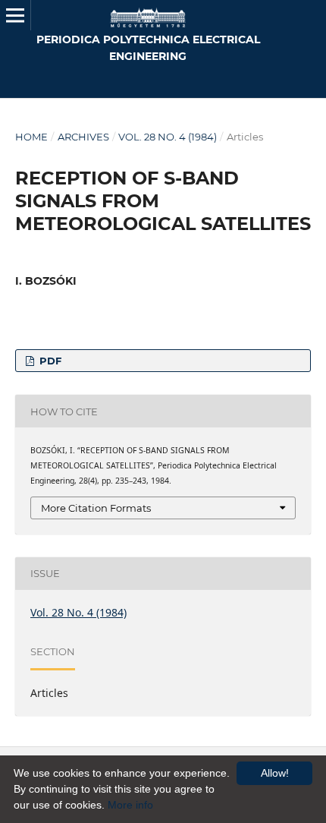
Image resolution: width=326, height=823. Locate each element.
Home (31, 137)
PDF (48, 361)
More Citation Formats (96, 508)
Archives (83, 137)
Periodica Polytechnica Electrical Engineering (148, 48)
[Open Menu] (15, 15)
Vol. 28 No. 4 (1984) (167, 137)
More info (130, 805)
